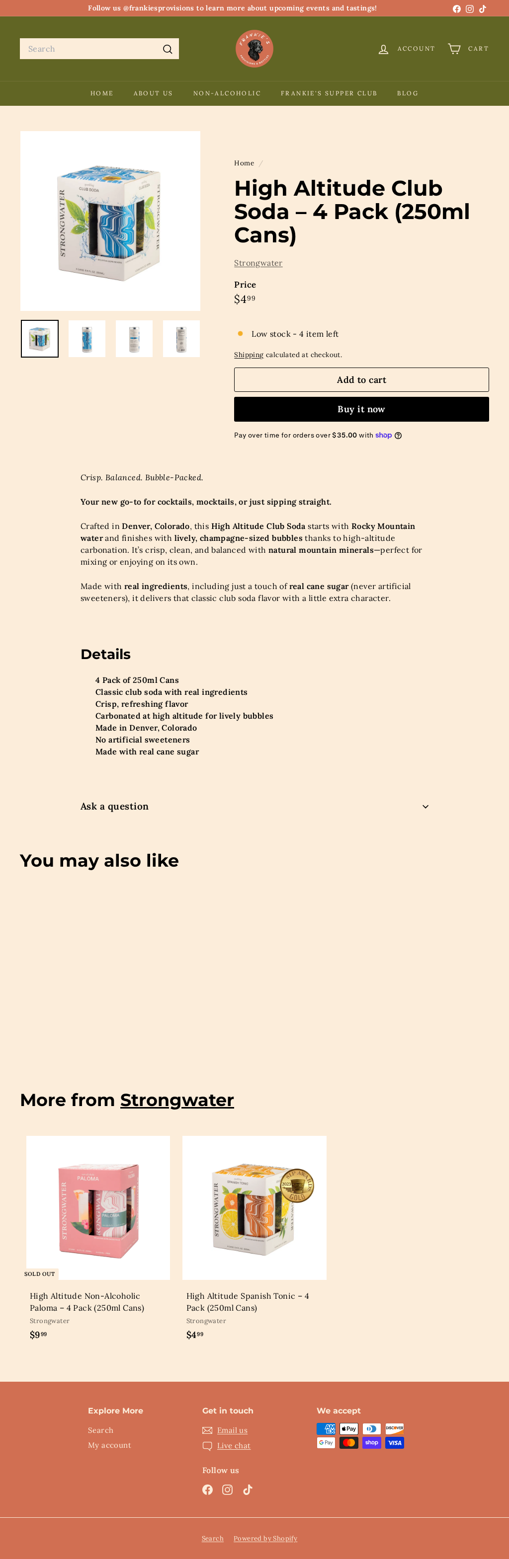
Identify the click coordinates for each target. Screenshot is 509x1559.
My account (109, 1445)
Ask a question (115, 806)
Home (102, 93)
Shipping (248, 354)
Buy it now (362, 409)
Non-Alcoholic (227, 93)
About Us (153, 93)
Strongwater (258, 263)
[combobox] (99, 48)
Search (100, 1430)
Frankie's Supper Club (329, 93)
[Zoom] (110, 221)
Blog (408, 93)
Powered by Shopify (265, 1538)
